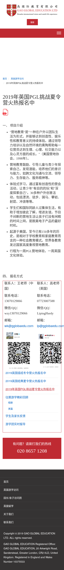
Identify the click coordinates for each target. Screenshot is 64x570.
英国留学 (9, 506)
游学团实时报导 (15, 424)
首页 (6, 481)
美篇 (10, 408)
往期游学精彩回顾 (17, 397)
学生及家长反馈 (15, 416)
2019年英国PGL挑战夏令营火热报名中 (30, 389)
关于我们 (9, 514)
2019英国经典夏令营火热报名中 (26, 381)
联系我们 (9, 522)
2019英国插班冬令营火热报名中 (26, 373)
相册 (10, 402)
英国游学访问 (11, 489)
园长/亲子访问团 (13, 497)
